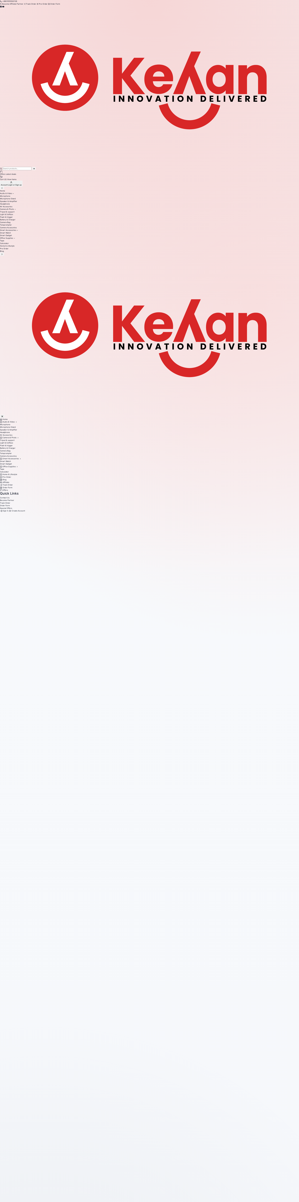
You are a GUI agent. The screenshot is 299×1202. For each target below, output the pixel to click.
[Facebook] (1, 6)
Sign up (18, 185)
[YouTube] (3, 6)
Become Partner (7, 500)
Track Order (5, 503)
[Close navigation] (2, 416)
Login (10, 185)
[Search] (34, 168)
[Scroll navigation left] (2, 188)
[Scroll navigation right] (2, 254)
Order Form (5, 505)
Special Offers (6, 508)
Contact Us (4, 498)
